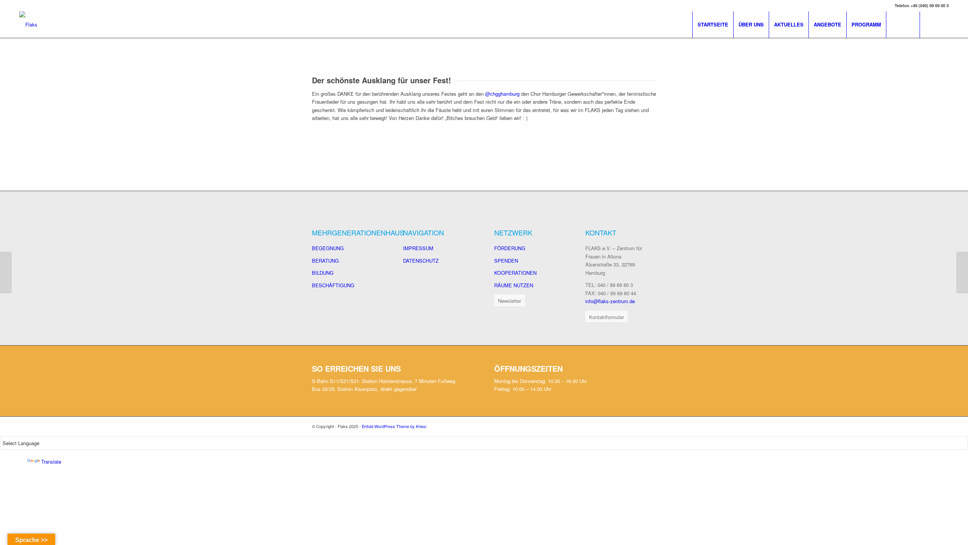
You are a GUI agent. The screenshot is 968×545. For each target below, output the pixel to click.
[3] (338, 140)
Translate (51, 461)
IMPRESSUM (418, 248)
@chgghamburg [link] (502, 93)
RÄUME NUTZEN (513, 285)
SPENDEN (506, 260)
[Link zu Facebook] (931, 24)
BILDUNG (323, 272)
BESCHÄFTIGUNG (333, 285)
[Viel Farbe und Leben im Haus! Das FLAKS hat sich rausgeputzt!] (962, 272)
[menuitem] (712, 24)
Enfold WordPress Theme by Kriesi (394, 426)
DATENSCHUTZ (421, 260)
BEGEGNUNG (328, 248)
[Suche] (903, 24)
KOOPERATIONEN (515, 272)
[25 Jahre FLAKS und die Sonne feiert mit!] (6, 272)
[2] (325, 140)
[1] (312, 140)
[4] (351, 140)
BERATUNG (325, 260)
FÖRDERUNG (509, 248)
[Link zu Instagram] (943, 24)
